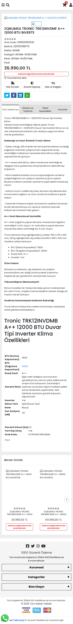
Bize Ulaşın (36, 587)
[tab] (10, 109)
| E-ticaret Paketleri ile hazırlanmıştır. (36, 620)
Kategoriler (36, 577)
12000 (25, 366)
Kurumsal (37, 567)
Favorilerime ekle (16, 78)
